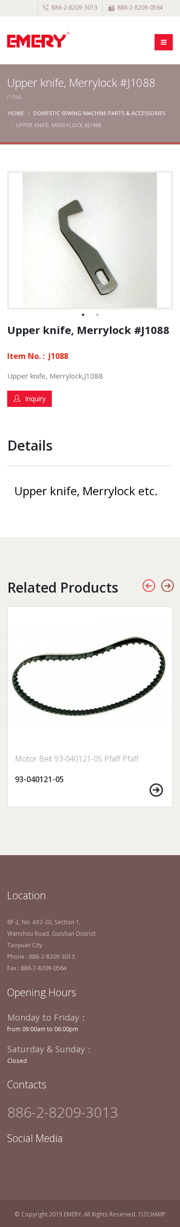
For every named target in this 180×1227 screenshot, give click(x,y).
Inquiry (35, 398)
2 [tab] (97, 315)
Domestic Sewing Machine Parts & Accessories (99, 113)
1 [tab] (83, 315)
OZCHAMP (152, 1214)
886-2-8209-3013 (74, 7)
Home (16, 113)
